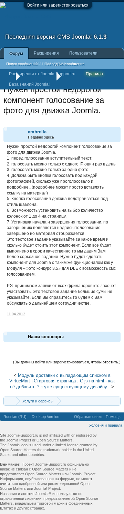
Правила (94, 74)
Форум (16, 53)
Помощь (113, 417)
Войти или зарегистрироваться (58, 5)
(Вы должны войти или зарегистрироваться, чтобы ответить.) (67, 362)
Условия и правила (105, 425)
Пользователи (83, 53)
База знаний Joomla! (29, 84)
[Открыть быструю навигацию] (116, 401)
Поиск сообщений (22, 64)
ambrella (37, 131)
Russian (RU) (15, 417)
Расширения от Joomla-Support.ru (42, 74)
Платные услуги (49, 63)
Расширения (46, 53)
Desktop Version (45, 417)
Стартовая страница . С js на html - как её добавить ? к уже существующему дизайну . (62, 383)
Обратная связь (88, 417)
